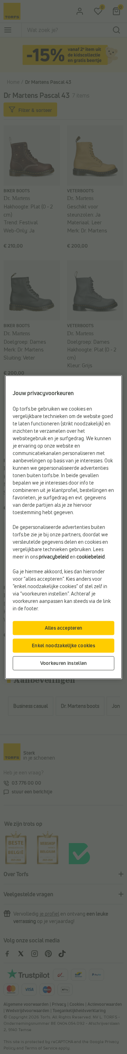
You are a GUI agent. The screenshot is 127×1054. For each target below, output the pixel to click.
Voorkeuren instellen (63, 663)
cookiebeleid (91, 556)
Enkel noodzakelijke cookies (63, 645)
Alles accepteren (64, 627)
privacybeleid (54, 556)
